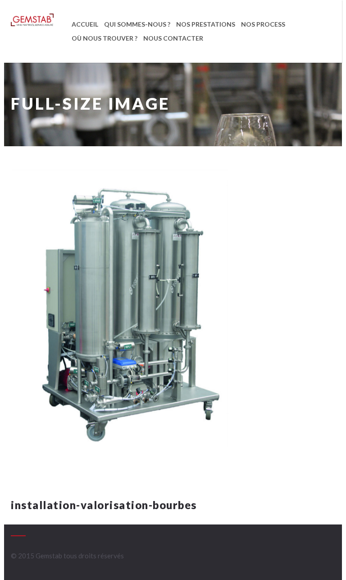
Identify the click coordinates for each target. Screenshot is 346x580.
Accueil (85, 24)
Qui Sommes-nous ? (137, 24)
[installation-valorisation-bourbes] (119, 329)
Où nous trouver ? (104, 38)
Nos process (263, 24)
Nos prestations (205, 24)
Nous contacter (173, 38)
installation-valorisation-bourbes (104, 504)
